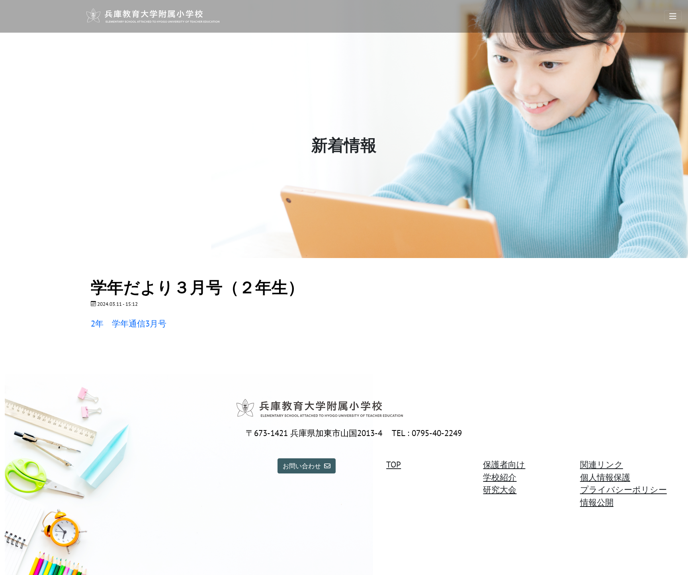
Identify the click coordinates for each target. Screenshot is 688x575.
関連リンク (601, 464)
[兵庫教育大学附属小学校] (153, 16)
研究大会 (499, 489)
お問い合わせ (302, 466)
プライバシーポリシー (623, 489)
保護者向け (504, 464)
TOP (393, 464)
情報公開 (597, 502)
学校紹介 (499, 477)
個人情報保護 (605, 477)
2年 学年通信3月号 (128, 323)
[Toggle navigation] (673, 16)
